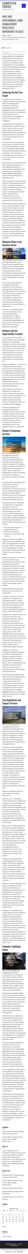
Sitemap (20, 1252)
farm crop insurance (15, 320)
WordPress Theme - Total (13, 1244)
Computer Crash (9, 5)
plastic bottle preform (9, 1027)
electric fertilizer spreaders (11, 173)
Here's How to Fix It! (7, 9)
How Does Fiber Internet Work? (12, 1188)
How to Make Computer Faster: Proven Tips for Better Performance (12, 1139)
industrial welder (17, 993)
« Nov (4, 1227)
